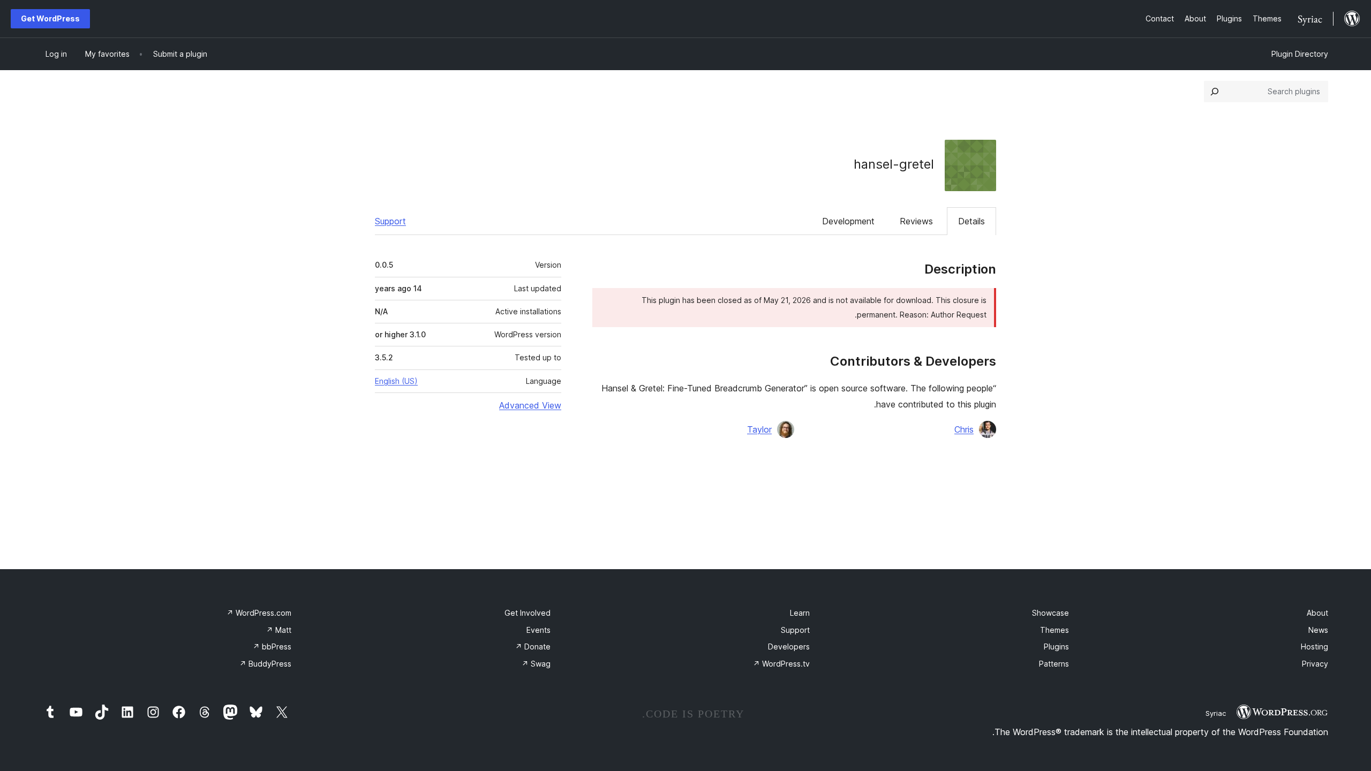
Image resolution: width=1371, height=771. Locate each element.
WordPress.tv (781, 663)
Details (971, 221)
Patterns (1054, 663)
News (1318, 629)
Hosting (1314, 646)
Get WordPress (50, 18)
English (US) (396, 381)
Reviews (916, 221)
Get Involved (527, 612)
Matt (278, 629)
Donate (533, 646)
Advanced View (530, 405)
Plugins (1056, 646)
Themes (1054, 629)
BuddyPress (265, 663)
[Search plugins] (1214, 91)
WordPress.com (259, 612)
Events (538, 629)
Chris (964, 429)
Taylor (759, 429)
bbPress (272, 646)
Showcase (1050, 612)
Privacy (1315, 663)
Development (848, 221)
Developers (789, 646)
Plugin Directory (1299, 53)
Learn (800, 612)
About (1317, 612)
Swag (536, 663)
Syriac (1216, 713)
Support (390, 221)
